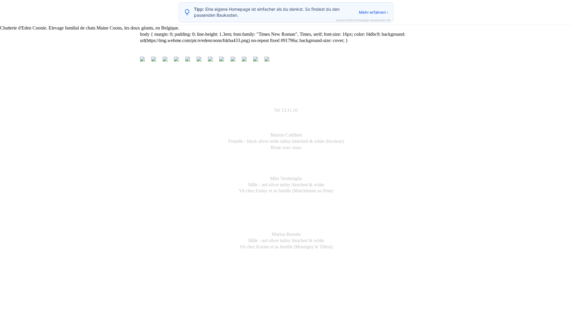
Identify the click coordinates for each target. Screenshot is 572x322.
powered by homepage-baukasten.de (363, 19)
